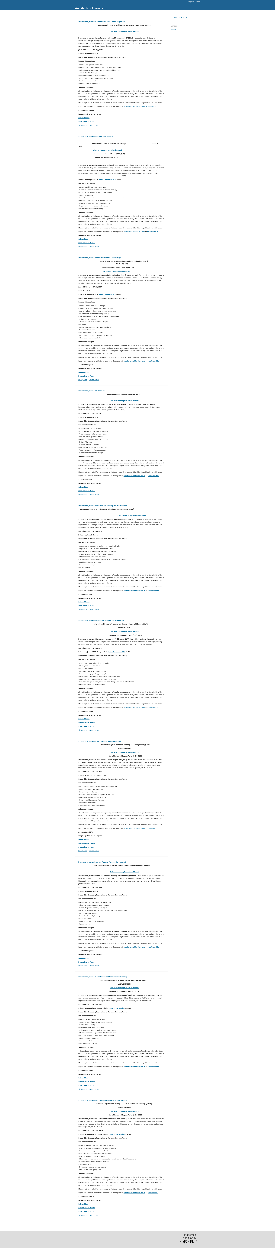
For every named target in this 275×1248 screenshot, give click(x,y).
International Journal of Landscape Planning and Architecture (101, 620)
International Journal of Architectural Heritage (95, 136)
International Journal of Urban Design (92, 391)
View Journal (82, 125)
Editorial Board (83, 1204)
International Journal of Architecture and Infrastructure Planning (102, 977)
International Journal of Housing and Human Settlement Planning (102, 1100)
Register (191, 2)
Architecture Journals (89, 8)
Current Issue (94, 125)
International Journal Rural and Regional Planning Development (102, 862)
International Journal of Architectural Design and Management (101, 22)
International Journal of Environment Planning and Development (102, 506)
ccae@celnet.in (151, 106)
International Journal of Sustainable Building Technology (99, 258)
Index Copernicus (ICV (107, 180)
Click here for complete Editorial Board (124, 31)
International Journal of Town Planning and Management (99, 741)
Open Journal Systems (179, 17)
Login (198, 2)
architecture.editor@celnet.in (134, 106)
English (173, 30)
